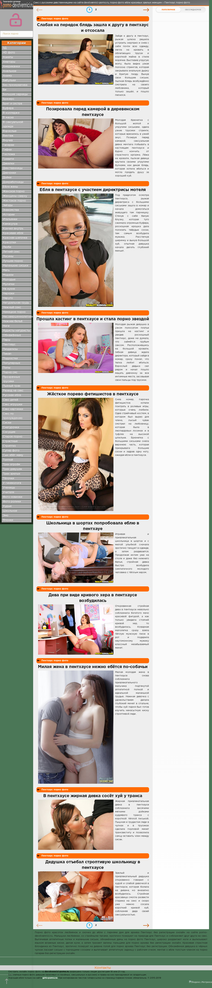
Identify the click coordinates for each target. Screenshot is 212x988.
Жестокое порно (14, 200)
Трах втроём (11, 464)
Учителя (8, 492)
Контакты (103, 967)
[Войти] (15, 20)
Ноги (6, 326)
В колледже (11, 113)
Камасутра (10, 224)
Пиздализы (10, 349)
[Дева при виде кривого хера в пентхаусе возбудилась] (75, 629)
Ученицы (9, 487)
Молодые (9, 279)
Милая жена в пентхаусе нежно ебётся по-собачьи (92, 667)
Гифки (7, 149)
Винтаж (8, 136)
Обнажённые (12, 335)
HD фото (9, 52)
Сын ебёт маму (13, 455)
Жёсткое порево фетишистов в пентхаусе (92, 394)
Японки (8, 520)
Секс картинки (13, 409)
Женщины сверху (15, 196)
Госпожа (9, 154)
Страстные (10, 441)
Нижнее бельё (12, 321)
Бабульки (9, 80)
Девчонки (9, 173)
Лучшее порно (13, 261)
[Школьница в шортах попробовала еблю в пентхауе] (75, 558)
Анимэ (7, 76)
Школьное (10, 511)
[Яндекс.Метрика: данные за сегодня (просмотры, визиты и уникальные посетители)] (200, 982)
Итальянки (10, 219)
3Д (4, 48)
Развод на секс (13, 390)
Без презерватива (15, 85)
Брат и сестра (12, 103)
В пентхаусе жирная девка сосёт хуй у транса (92, 796)
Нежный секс (12, 307)
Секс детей (10, 400)
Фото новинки (12, 497)
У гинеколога (12, 483)
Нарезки (8, 293)
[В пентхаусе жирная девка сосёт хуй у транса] (75, 825)
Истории (9, 214)
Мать (6, 270)
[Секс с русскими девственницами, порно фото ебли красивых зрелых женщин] (15, 6)
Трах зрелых (11, 474)
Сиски (7, 423)
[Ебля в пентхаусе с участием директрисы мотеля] (75, 250)
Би (4, 89)
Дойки (7, 177)
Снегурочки (11, 427)
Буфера (8, 108)
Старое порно (12, 436)
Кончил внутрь (13, 228)
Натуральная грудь (16, 303)
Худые (7, 506)
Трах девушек (12, 469)
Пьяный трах (11, 386)
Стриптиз (9, 446)
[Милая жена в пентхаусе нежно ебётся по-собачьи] (75, 727)
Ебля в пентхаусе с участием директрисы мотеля (93, 190)
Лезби (7, 247)
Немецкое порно (14, 312)
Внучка (8, 140)
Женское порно (14, 191)
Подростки (10, 358)
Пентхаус (9, 344)
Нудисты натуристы (16, 330)
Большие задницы (15, 94)
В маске (8, 117)
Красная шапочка (15, 238)
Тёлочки (8, 478)
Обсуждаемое (193, 10)
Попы (6, 368)
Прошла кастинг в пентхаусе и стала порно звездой (92, 319)
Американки (11, 66)
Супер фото (11, 450)
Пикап (7, 354)
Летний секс (11, 252)
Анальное (9, 71)
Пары (6, 340)
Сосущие (9, 432)
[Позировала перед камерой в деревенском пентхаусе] (75, 148)
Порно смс (10, 372)
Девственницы (13, 168)
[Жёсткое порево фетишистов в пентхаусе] (75, 454)
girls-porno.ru (50, 978)
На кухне (9, 289)
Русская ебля (12, 395)
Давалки (8, 163)
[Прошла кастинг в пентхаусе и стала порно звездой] (75, 352)
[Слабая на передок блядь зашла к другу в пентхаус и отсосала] (75, 65)
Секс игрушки (12, 404)
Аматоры (9, 62)
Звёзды (8, 205)
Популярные (11, 363)
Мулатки (8, 284)
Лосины (8, 256)
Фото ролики (12, 501)
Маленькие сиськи (15, 265)
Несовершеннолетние (18, 316)
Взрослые (9, 131)
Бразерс (8, 99)
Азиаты (8, 57)
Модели (8, 275)
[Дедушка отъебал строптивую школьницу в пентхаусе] (75, 896)
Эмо (5, 515)
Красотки (9, 242)
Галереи (8, 145)
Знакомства (11, 210)
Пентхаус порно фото (54, 19)
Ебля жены (10, 187)
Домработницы (13, 182)
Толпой (8, 460)
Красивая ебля (13, 233)
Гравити (8, 159)
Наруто (8, 298)
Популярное (168, 10)
